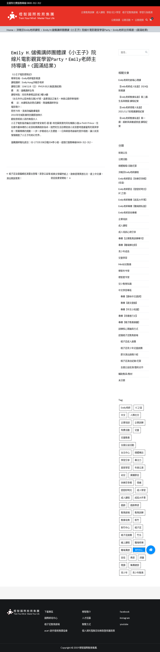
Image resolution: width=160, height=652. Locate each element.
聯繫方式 (86, 624)
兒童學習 (122, 257)
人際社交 (134, 415)
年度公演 (139, 467)
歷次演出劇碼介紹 (129, 354)
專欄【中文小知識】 (130, 309)
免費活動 (125, 430)
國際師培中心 (51, 618)
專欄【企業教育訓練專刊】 (131, 238)
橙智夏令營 (123, 277)
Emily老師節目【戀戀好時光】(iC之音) (133, 191)
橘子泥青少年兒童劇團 (131, 348)
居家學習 (125, 467)
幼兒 (123, 475)
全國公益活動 (127, 445)
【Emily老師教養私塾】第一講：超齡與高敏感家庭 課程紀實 (132, 122)
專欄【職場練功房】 (128, 245)
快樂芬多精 (126, 482)
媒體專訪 (139, 452)
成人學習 (141, 490)
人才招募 (86, 618)
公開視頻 (139, 20)
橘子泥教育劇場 (130, 12)
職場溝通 (125, 550)
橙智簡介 (86, 611)
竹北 (139, 535)
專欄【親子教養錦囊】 (129, 322)
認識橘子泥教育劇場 (128, 335)
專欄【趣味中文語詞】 (131, 296)
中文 (123, 415)
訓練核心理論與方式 (128, 328)
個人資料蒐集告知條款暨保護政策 (98, 630)
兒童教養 (125, 437)
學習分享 (125, 460)
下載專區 (48, 611)
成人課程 (100, 12)
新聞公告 (122, 152)
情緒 (139, 482)
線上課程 (125, 542)
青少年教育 (137, 572)
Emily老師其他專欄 (127, 212)
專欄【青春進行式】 (128, 315)
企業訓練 (139, 422)
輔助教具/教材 (125, 374)
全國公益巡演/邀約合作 (132, 367)
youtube (124, 624)
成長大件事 (140, 497)
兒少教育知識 (125, 283)
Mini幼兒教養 (124, 264)
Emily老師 (125, 407)
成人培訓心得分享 (127, 232)
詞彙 (142, 557)
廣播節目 (134, 475)
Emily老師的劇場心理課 (129, 80)
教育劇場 (125, 512)
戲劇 (123, 505)
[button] (150, 549)
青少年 (124, 572)
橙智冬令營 (123, 270)
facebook (124, 611)
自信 (123, 557)
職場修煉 (139, 542)
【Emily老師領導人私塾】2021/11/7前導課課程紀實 (131, 109)
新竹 (137, 520)
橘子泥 (138, 527)
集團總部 (134, 565)
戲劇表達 (134, 505)
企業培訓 (122, 219)
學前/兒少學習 (113, 12)
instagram (125, 618)
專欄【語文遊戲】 (129, 303)
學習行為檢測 (145, 12)
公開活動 (126, 20)
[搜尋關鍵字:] (133, 52)
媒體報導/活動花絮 (127, 165)
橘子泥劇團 (126, 535)
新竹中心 (125, 527)
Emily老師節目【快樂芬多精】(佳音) (133, 180)
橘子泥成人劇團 (128, 341)
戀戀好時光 (126, 490)
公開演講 (115, 20)
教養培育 (125, 520)
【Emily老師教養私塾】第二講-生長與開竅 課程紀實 (133, 99)
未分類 (121, 380)
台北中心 (125, 452)
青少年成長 (123, 251)
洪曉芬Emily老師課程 (128, 172)
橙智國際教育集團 (88, 647)
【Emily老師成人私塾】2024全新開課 (133, 88)
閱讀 (123, 565)
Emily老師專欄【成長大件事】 (133, 199)
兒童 (137, 430)
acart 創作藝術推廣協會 (56, 630)
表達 (132, 557)
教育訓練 (139, 512)
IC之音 (138, 407)
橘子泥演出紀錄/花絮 (131, 361)
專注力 (138, 460)
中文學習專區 (125, 290)
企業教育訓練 (87, 12)
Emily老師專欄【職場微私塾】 (133, 206)
